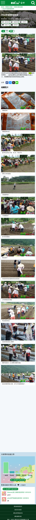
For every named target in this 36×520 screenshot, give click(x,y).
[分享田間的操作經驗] (18, 289)
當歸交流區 (9, 7)
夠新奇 (24, 475)
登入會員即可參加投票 (18, 480)
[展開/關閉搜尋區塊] (33, 3)
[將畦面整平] (18, 247)
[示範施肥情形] (18, 184)
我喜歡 (12, 475)
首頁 (2, 7)
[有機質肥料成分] (18, 121)
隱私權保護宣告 (18, 506)
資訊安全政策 (18, 509)
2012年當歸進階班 (8, 9)
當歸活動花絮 (18, 7)
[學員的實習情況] (18, 311)
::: (35, 506)
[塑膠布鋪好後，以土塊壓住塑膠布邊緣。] (18, 353)
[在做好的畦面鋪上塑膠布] (18, 332)
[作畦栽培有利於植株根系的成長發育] (18, 268)
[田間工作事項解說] (18, 163)
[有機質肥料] (18, 100)
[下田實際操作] (18, 205)
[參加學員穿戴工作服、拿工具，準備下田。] (18, 142)
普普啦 (30, 475)
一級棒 (6, 475)
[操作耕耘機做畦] (18, 226)
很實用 (18, 475)
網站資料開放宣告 (18, 513)
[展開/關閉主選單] (3, 3)
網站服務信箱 (18, 516)
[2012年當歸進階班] (18, 52)
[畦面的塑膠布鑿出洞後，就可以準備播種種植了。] (18, 374)
